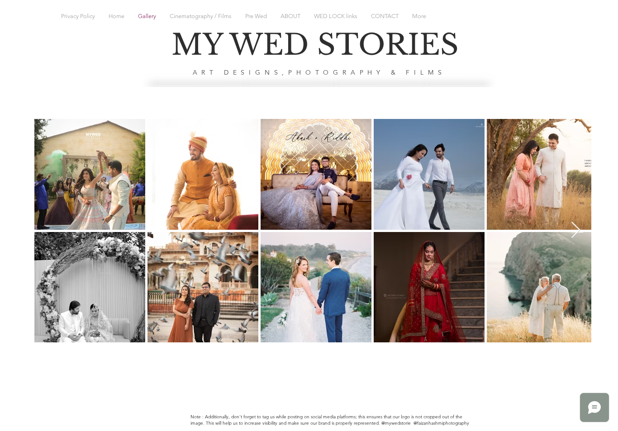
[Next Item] (575, 230)
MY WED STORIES (315, 44)
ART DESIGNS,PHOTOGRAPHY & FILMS (319, 72)
